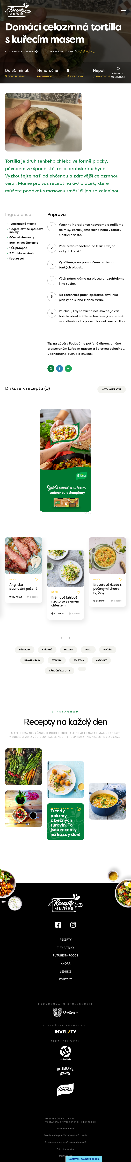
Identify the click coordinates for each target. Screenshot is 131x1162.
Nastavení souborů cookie (83, 1158)
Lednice (65, 971)
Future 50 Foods (65, 955)
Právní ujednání (65, 1149)
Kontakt (65, 979)
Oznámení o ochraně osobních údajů (65, 1142)
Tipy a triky (65, 947)
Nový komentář (112, 389)
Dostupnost (65, 1155)
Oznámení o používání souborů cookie (65, 1135)
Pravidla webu (65, 1128)
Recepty (66, 939)
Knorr (65, 963)
